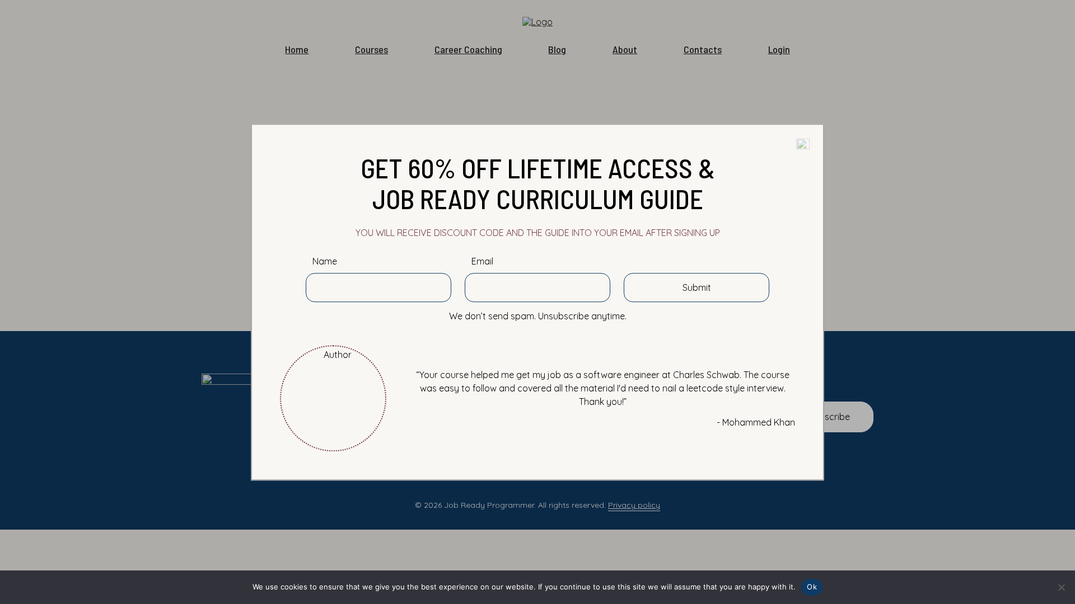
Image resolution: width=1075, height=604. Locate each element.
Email (482, 261)
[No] (1061, 587)
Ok (812, 586)
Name (324, 261)
